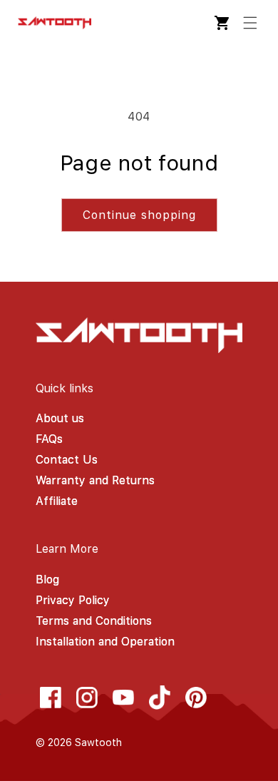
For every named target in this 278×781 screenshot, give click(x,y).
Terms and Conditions (94, 621)
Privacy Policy (73, 600)
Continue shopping (139, 215)
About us (60, 418)
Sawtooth (98, 742)
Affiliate (57, 501)
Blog (47, 579)
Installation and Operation (105, 641)
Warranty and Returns (95, 480)
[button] (250, 23)
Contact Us (67, 459)
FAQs (49, 439)
